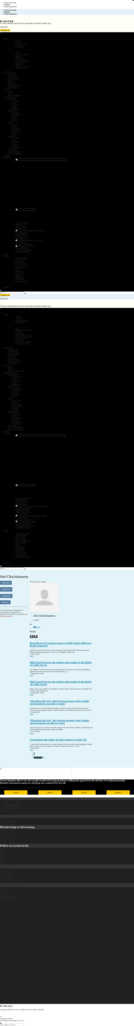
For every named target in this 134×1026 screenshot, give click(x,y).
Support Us (5, 30)
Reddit (2, 859)
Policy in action (20, 263)
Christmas (11, 81)
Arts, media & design (22, 248)
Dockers (14, 132)
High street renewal (22, 258)
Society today (20, 262)
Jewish (14, 107)
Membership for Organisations (9, 832)
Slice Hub (7, 158)
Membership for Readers (7, 834)
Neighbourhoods (10, 97)
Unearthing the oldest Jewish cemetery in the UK (58, 739)
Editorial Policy (4, 892)
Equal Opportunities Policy (7, 898)
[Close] (133, 0)
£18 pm (118, 793)
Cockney (15, 144)
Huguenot (15, 119)
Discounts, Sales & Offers (24, 244)
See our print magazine (6, 840)
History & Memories (22, 265)
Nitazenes (19, 64)
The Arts (10, 93)
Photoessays (20, 271)
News (6, 39)
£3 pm (16, 793)
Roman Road (12, 136)
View (31, 656)
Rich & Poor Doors (22, 68)
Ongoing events (21, 228)
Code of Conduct (5, 890)
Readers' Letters (9, 810)
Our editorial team (5, 873)
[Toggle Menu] (1, 33)
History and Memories (15, 95)
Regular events (21, 224)
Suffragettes (16, 148)
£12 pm (84, 793)
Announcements (21, 242)
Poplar (10, 122)
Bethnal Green (12, 111)
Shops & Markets (13, 78)
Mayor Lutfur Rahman (22, 60)
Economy (19, 42)
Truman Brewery (21, 62)
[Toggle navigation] (30, 624)
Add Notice (6, 596)
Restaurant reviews (14, 85)
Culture (6, 89)
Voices (18, 269)
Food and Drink (21, 238)
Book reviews (12, 83)
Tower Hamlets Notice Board (12, 805)
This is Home (20, 267)
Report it (7, 287)
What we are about (5, 871)
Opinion (7, 156)
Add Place (6, 583)
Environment (20, 46)
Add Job (5, 602)
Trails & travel (12, 87)
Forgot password (10, 6)
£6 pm (50, 793)
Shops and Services (22, 236)
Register (7, 4)
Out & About (8, 72)
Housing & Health (21, 44)
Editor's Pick (12, 80)
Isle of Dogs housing (22, 66)
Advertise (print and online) (7, 838)
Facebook (3, 851)
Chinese (14, 134)
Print (5, 254)
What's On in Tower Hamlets (12, 803)
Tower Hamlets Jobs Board (12, 806)
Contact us (3, 880)
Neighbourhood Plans (23, 54)
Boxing (14, 121)
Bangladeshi (16, 109)
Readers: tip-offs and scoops (12, 820)
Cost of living (20, 58)
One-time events (21, 226)
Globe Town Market (14, 154)
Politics (18, 40)
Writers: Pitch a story (10, 822)
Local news (15, 124)
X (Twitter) (3, 853)
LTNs (17, 52)
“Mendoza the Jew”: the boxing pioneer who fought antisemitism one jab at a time (59, 702)
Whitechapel (12, 99)
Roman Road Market (14, 152)
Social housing (16, 130)
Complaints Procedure (6, 896)
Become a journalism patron (8, 836)
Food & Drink (12, 74)
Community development (24, 250)
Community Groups (22, 232)
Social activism (20, 260)
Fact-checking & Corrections (8, 894)
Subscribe (4, 27)
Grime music (16, 146)
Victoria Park (12, 150)
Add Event (6, 589)
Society (10, 91)
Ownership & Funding (6, 875)
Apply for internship (5, 878)
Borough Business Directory (12, 808)
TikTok (2, 857)
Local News (15, 101)
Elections (18, 56)
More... (6, 256)
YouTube (2, 861)
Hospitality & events (22, 252)
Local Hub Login (10, 3)
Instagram (3, 855)
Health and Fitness (22, 234)
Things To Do (12, 76)
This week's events (22, 222)
